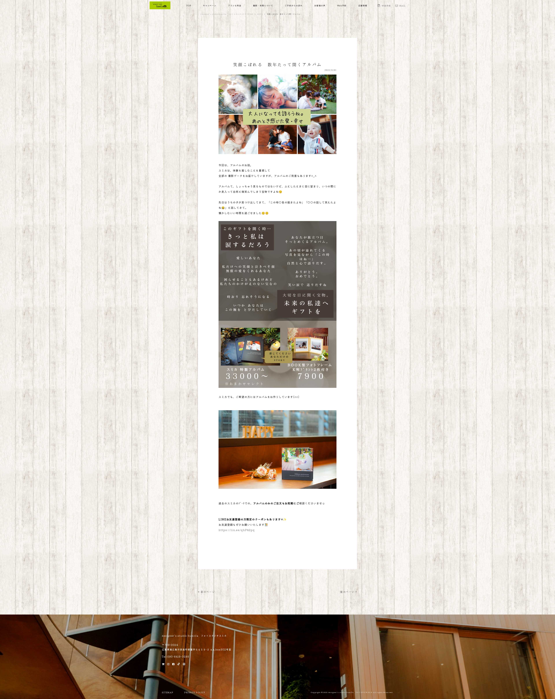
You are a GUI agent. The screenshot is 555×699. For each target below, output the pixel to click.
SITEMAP (167, 692)
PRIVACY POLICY (194, 692)
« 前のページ (206, 592)
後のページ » (348, 592)
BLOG (260, 14)
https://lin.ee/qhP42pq (237, 530)
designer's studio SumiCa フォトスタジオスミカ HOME (227, 14)
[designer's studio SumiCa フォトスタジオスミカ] (160, 8)
